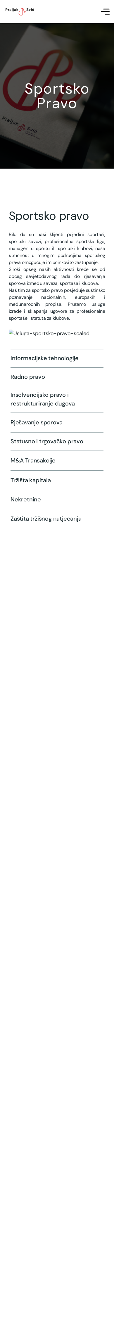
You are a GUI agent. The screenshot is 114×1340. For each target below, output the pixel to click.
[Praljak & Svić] (19, 11)
